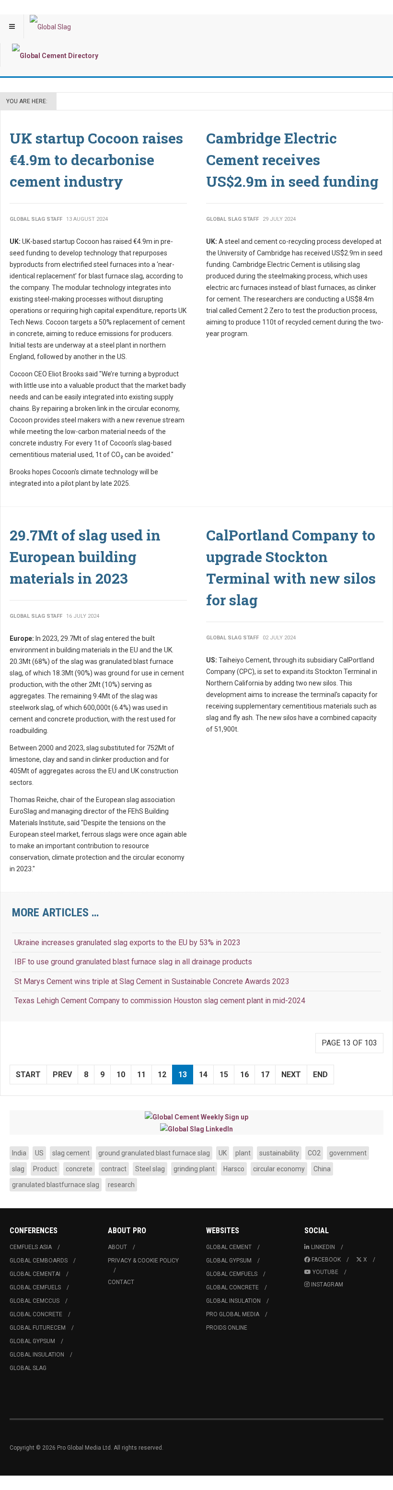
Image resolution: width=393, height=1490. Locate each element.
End (320, 1074)
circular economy (279, 1169)
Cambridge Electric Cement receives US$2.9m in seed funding (292, 160)
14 (203, 1074)
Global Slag (28, 1368)
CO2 (314, 1153)
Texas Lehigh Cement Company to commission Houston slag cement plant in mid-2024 (159, 1000)
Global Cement (229, 1247)
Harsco (233, 1169)
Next (291, 1074)
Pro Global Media (232, 1314)
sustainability (279, 1153)
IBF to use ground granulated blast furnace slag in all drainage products (133, 961)
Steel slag (150, 1169)
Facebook (326, 1259)
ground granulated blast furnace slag (154, 1153)
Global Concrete (36, 1314)
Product (45, 1169)
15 (224, 1074)
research (121, 1185)
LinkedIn (323, 1247)
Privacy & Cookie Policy (143, 1260)
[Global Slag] (50, 26)
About (117, 1247)
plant (243, 1153)
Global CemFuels (35, 1287)
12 (162, 1074)
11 (141, 1074)
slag (18, 1169)
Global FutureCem (38, 1327)
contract (114, 1169)
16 (244, 1074)
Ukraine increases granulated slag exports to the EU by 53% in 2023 (127, 942)
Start (28, 1074)
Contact (121, 1282)
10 (120, 1074)
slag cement (71, 1153)
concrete (79, 1169)
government (348, 1153)
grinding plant (194, 1169)
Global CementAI (35, 1274)
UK (223, 1153)
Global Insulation (37, 1354)
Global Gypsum (32, 1341)
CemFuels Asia (31, 1247)
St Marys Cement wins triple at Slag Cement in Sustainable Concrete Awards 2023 (151, 981)
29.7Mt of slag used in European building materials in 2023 (85, 557)
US (39, 1153)
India (19, 1153)
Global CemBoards (39, 1260)
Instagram (327, 1284)
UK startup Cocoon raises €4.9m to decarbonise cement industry (96, 160)
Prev (62, 1074)
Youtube (325, 1272)
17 (265, 1074)
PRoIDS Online (226, 1327)
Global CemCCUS (34, 1301)
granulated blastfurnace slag (55, 1185)
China (322, 1169)
